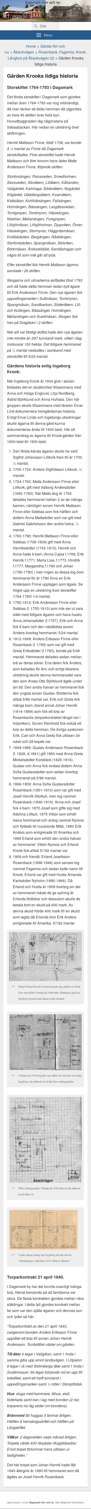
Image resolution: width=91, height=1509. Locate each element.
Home (31, 46)
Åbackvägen (23, 52)
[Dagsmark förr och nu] (45, 20)
